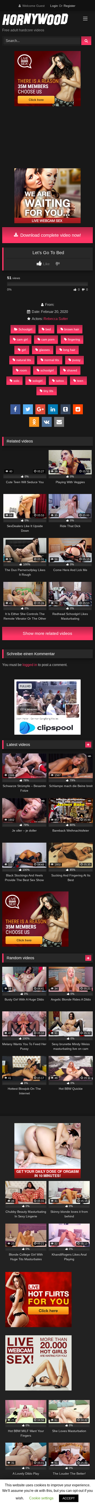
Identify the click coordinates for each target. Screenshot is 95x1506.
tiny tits (48, 391)
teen (80, 380)
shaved (72, 370)
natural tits (23, 360)
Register (69, 6)
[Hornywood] (39, 19)
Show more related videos (47, 633)
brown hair (71, 329)
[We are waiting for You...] (47, 222)
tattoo (60, 380)
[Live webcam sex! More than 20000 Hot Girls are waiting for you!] (38, 1389)
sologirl (37, 380)
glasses (44, 350)
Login (54, 6)
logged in (30, 665)
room (23, 370)
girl (24, 350)
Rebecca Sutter (56, 319)
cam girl (22, 339)
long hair (69, 350)
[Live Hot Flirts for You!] (38, 1326)
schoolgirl (47, 370)
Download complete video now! (50, 235)
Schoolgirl (25, 329)
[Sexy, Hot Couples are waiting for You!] (47, 1177)
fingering (74, 339)
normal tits (51, 360)
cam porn (48, 339)
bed (48, 329)
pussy (76, 360)
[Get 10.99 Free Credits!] (47, 105)
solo (16, 380)
